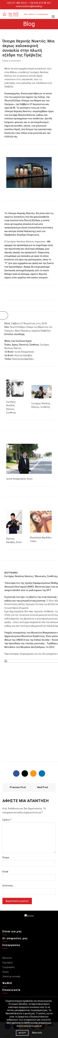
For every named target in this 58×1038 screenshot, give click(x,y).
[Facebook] (16, 773)
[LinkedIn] (42, 773)
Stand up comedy (11, 976)
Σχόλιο (6, 819)
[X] (25, 773)
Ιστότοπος (7, 885)
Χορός (5, 972)
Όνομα (5, 857)
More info (37, 1032)
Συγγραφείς (8, 967)
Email (5, 871)
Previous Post (18, 787)
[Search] (53, 11)
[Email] (33, 773)
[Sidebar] (4, 315)
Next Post (42, 787)
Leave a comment (11, 60)
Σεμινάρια (7, 962)
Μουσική (7, 958)
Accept (22, 1033)
